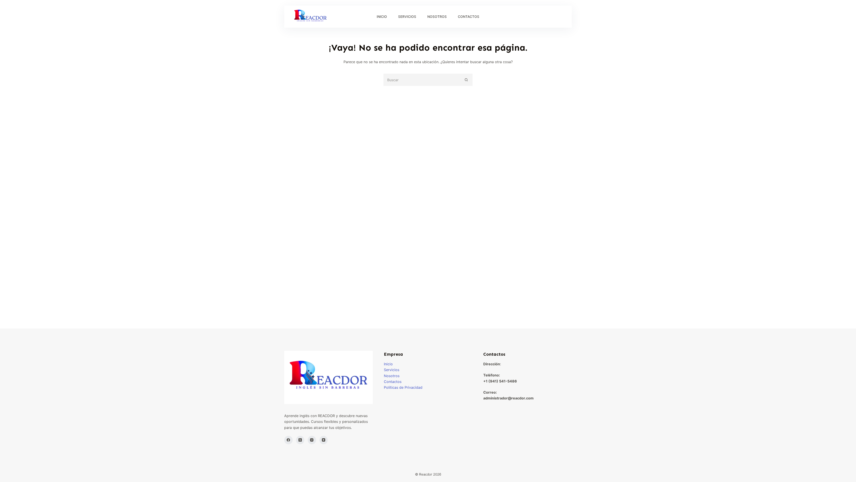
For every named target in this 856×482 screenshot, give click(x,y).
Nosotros (391, 376)
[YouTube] (323, 440)
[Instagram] (312, 440)
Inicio (388, 364)
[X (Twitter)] (300, 440)
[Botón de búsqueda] (466, 80)
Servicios (391, 370)
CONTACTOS (468, 17)
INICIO (382, 17)
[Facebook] (288, 440)
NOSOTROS (437, 17)
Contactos (392, 381)
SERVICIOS (407, 17)
